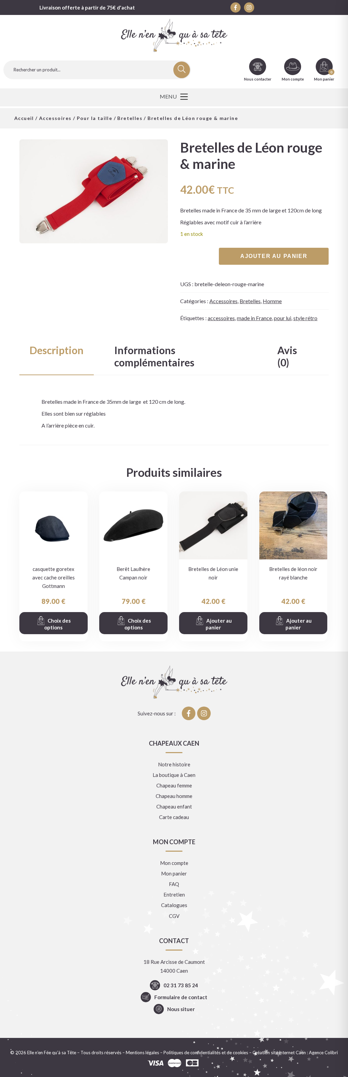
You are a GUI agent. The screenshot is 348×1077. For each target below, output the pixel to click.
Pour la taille (94, 118)
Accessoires (55, 118)
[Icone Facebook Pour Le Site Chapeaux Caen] (235, 7)
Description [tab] (57, 350)
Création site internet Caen (279, 1052)
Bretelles (129, 118)
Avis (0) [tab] (287, 356)
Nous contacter (258, 79)
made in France (254, 318)
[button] (174, 97)
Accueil (24, 118)
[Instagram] (249, 7)
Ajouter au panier (273, 256)
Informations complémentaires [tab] (154, 356)
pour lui (282, 318)
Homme (272, 301)
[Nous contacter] (257, 66)
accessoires (221, 318)
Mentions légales (142, 1052)
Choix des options (57, 624)
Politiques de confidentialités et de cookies (205, 1052)
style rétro (305, 318)
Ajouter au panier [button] (219, 624)
